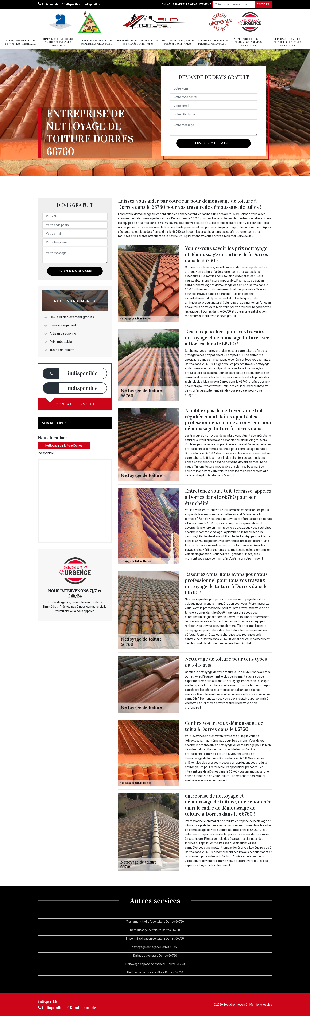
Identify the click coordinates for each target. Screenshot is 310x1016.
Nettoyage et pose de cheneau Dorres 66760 (155, 964)
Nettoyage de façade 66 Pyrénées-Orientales (178, 42)
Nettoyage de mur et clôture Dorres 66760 (155, 972)
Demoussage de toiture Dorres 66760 (155, 930)
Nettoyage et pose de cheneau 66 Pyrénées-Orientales (248, 42)
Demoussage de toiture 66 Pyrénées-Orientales (96, 42)
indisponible (50, 4)
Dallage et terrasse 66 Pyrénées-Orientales (212, 42)
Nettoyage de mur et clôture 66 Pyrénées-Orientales (287, 42)
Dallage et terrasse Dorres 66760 (155, 955)
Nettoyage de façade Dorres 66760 (155, 947)
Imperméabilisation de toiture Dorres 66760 (155, 938)
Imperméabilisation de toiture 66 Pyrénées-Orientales (137, 42)
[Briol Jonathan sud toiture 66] (155, 22)
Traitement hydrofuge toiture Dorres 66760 (155, 921)
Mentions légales (260, 1004)
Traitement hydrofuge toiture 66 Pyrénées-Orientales (58, 42)
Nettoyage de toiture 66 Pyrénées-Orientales (20, 42)
